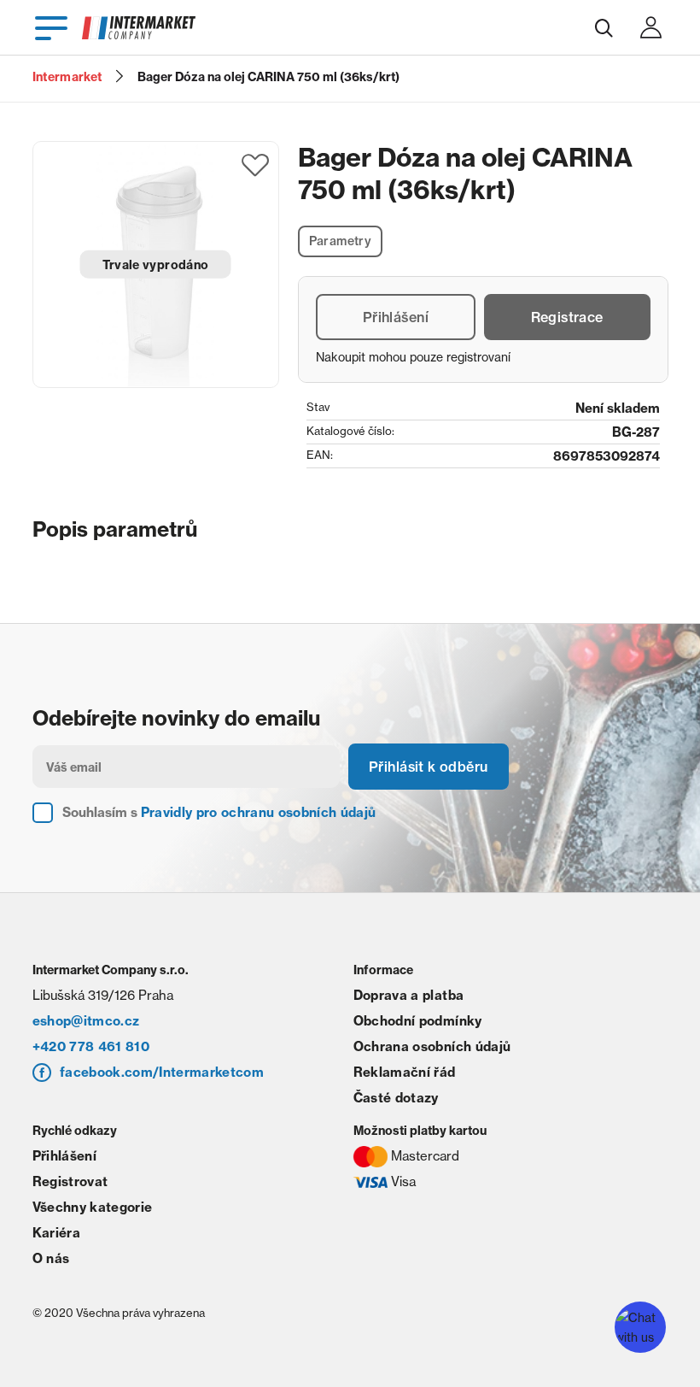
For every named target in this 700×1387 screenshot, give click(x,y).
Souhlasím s (219, 812)
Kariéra (56, 1233)
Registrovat (70, 1181)
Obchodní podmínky (417, 1021)
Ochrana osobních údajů (431, 1046)
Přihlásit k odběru (428, 766)
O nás (51, 1258)
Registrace (567, 317)
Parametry (340, 241)
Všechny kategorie (92, 1207)
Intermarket (67, 77)
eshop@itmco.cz (86, 1021)
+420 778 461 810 (90, 1046)
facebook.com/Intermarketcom (162, 1072)
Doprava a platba (408, 995)
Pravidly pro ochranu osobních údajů (258, 812)
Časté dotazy (396, 1098)
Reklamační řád (404, 1072)
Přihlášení (396, 317)
